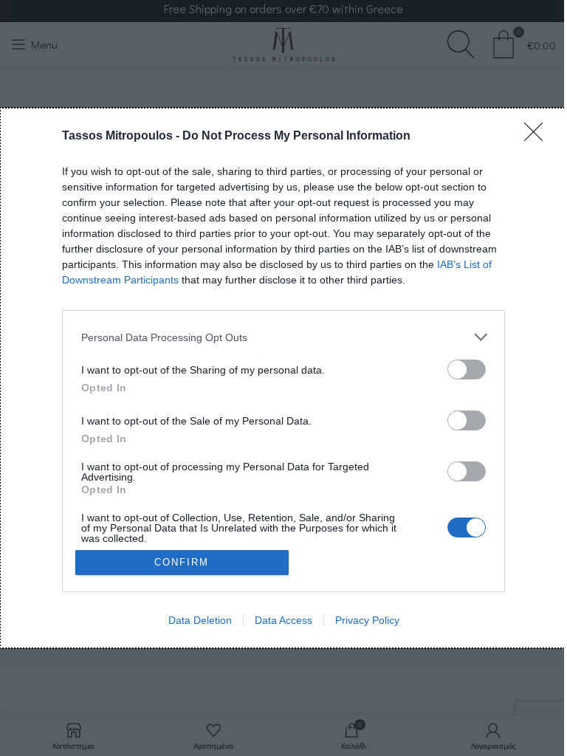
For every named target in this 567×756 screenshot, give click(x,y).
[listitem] (283, 337)
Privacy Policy (367, 620)
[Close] (538, 137)
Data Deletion (200, 620)
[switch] (466, 369)
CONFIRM (181, 562)
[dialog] (283, 377)
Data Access (283, 620)
